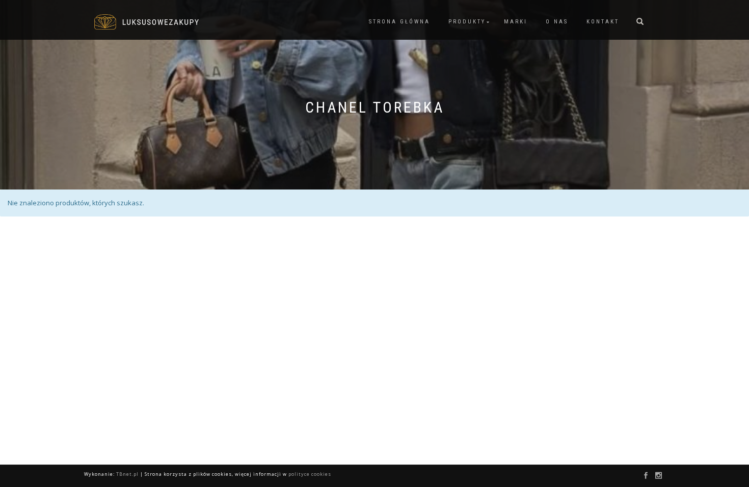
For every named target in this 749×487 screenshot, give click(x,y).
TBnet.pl (127, 474)
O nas (557, 21)
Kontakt (602, 21)
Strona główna (399, 21)
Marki (515, 21)
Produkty (467, 21)
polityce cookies (309, 474)
